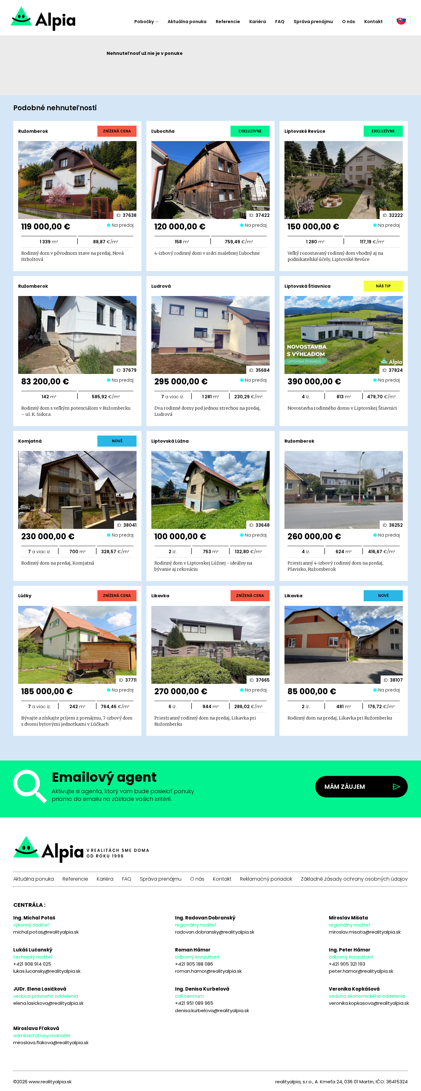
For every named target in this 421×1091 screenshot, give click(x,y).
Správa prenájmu (313, 21)
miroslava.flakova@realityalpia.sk (50, 1042)
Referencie (228, 21)
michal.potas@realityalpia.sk (46, 932)
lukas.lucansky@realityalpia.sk (46, 971)
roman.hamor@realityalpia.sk (208, 971)
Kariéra (257, 21)
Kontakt (373, 21)
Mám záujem (345, 786)
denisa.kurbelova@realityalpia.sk (212, 1010)
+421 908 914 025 (32, 964)
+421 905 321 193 (347, 964)
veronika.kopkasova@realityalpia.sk (369, 1003)
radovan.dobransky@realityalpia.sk (214, 932)
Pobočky (144, 21)
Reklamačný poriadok (266, 879)
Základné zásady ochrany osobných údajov (354, 879)
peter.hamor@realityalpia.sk (361, 971)
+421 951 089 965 (194, 1003)
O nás (348, 21)
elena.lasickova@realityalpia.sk (48, 1003)
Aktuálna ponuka (187, 21)
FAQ (279, 21)
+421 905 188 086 (194, 964)
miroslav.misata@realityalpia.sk (365, 932)
